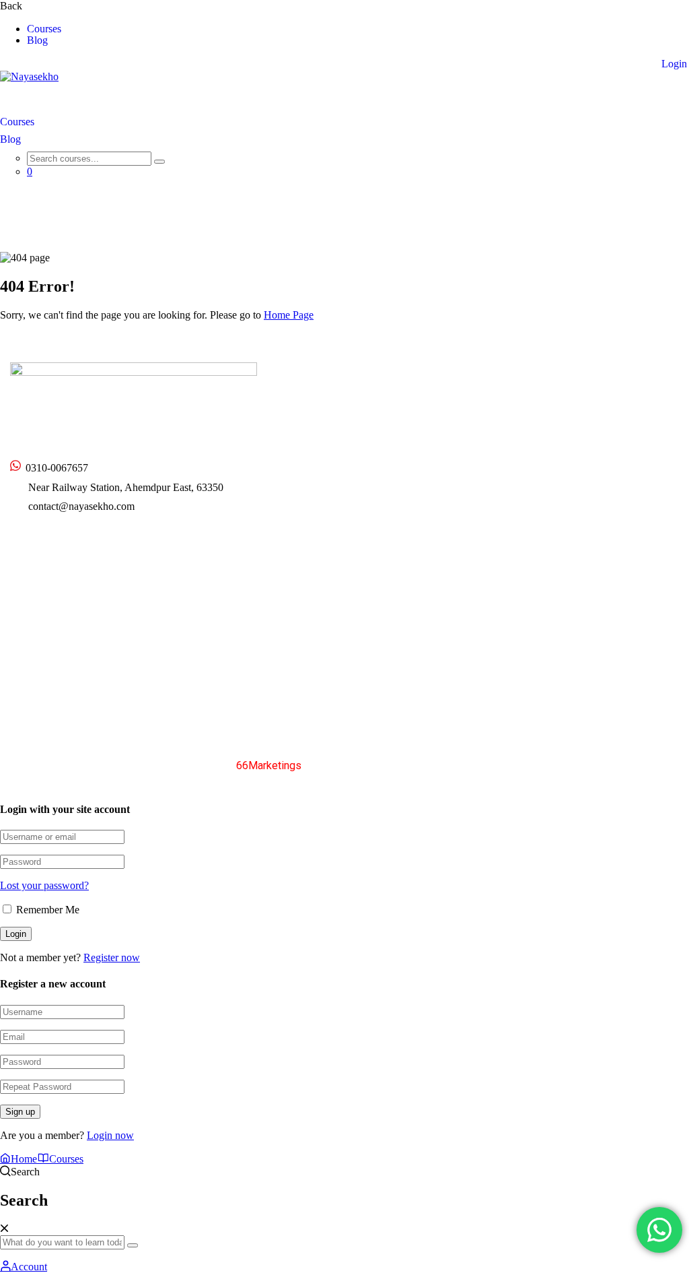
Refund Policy (658, 765)
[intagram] (62, 540)
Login (674, 63)
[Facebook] (39, 540)
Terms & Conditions (572, 765)
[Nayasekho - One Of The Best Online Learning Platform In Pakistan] (29, 76)
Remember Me (46, 909)
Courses (44, 29)
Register (616, 63)
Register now (111, 957)
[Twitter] (15, 541)
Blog (37, 40)
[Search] (159, 162)
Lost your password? (44, 885)
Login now (110, 1135)
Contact (486, 430)
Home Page (289, 315)
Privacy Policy (485, 765)
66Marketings (268, 765)
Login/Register (41, 674)
